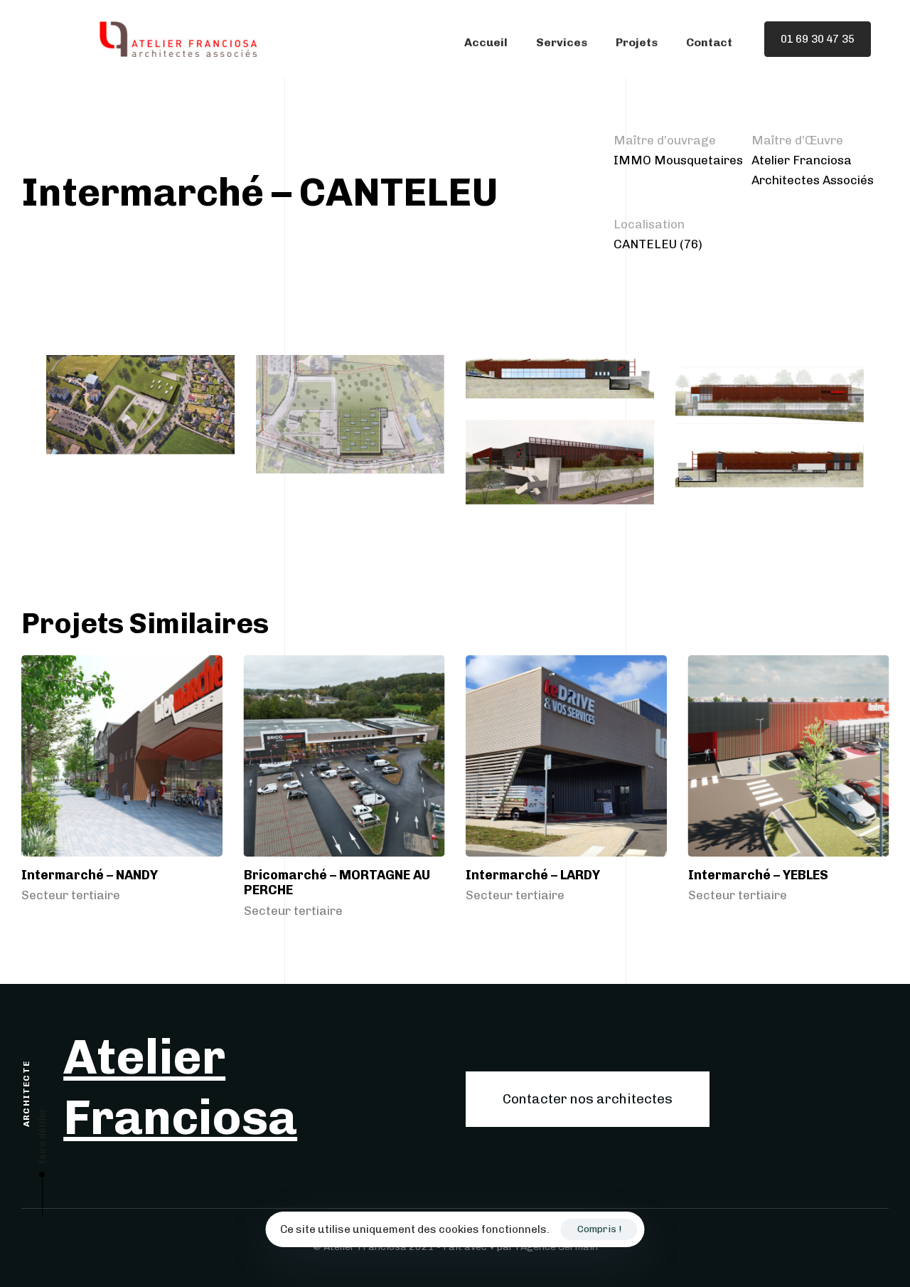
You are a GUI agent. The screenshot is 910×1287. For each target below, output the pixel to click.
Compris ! (599, 1229)
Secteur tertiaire (70, 896)
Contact (709, 42)
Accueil (486, 42)
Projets (637, 42)
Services (561, 42)
